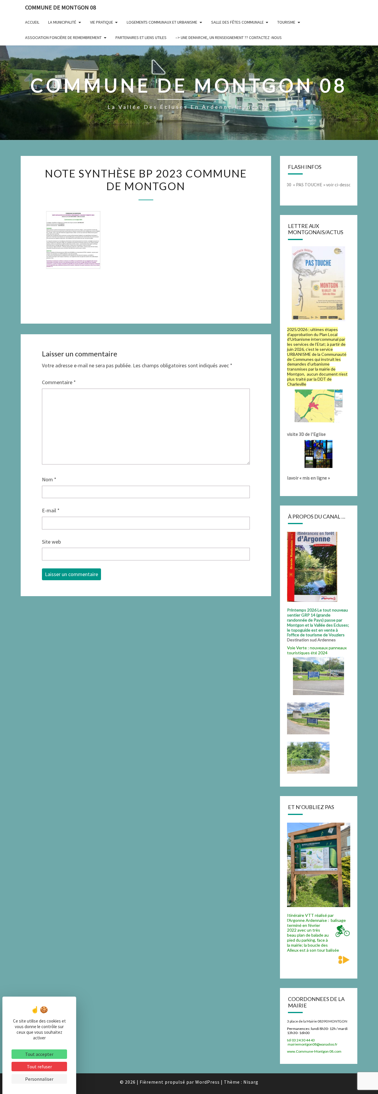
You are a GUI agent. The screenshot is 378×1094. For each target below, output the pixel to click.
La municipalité (62, 22)
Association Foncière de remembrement (63, 37)
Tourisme (286, 22)
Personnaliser (39, 1079)
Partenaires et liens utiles (141, 37)
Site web (51, 541)
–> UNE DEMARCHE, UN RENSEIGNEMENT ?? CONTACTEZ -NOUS (228, 37)
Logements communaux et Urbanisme (162, 22)
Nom (49, 479)
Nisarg (250, 1082)
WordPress (207, 1082)
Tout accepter (39, 1054)
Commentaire (59, 382)
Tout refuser (39, 1066)
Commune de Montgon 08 (60, 7)
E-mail (51, 510)
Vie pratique (101, 22)
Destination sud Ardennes (312, 639)
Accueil (32, 22)
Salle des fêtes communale (237, 22)
